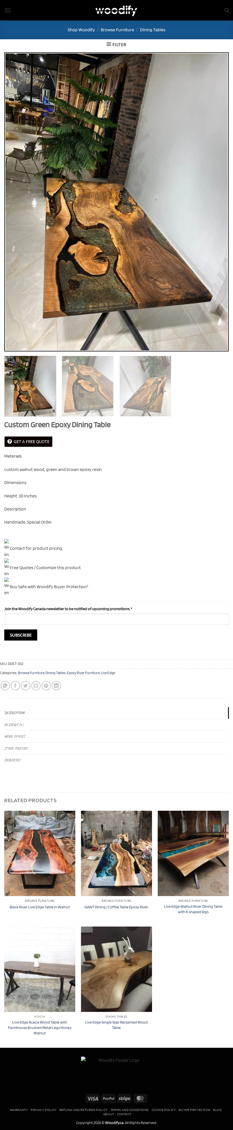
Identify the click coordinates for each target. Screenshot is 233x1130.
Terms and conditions (130, 1110)
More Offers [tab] (14, 736)
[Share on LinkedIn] (56, 685)
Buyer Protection (195, 1110)
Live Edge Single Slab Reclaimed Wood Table (116, 1025)
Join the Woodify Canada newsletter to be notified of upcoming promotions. (68, 608)
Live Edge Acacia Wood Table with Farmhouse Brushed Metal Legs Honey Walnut (40, 1027)
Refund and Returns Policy (83, 1110)
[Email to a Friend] (36, 685)
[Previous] (16, 202)
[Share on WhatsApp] (5, 685)
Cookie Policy (164, 1110)
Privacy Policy (44, 1110)
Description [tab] (14, 713)
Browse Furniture (117, 29)
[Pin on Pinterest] (46, 685)
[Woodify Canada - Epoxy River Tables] (116, 10)
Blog (217, 1110)
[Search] (226, 10)
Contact (124, 1114)
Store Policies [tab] (16, 748)
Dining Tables (152, 29)
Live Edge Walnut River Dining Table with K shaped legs (193, 909)
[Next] (217, 202)
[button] (7, 10)
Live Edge (108, 673)
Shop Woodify (81, 29)
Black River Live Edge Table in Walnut (40, 906)
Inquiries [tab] (12, 760)
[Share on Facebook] (15, 685)
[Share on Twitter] (25, 685)
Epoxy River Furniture (83, 673)
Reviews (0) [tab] (13, 725)
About (108, 1114)
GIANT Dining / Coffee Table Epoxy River (116, 906)
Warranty (19, 1110)
